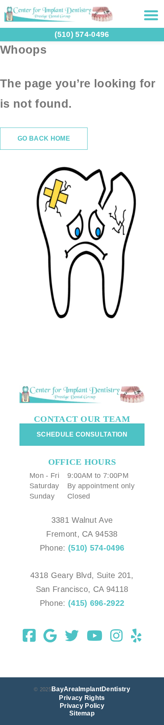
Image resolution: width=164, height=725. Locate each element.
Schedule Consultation (82, 434)
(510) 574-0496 (96, 547)
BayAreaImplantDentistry (90, 689)
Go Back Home (44, 138)
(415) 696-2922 (95, 603)
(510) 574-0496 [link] (82, 34)
